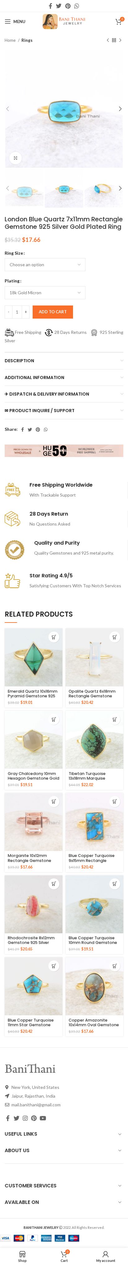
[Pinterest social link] (67, 6)
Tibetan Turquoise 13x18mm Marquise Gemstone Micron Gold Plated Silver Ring (92, 780)
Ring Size (14, 253)
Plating (12, 280)
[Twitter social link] (58, 6)
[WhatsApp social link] (76, 6)
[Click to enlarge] (15, 158)
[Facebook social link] (50, 6)
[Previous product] (108, 40)
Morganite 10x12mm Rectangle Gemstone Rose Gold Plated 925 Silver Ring (29, 862)
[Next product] (120, 40)
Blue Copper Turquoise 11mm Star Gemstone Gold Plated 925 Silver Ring (31, 1027)
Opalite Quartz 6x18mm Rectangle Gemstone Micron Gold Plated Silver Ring (94, 698)
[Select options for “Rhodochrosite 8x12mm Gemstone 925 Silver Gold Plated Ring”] (53, 883)
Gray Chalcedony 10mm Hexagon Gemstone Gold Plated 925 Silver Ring (33, 778)
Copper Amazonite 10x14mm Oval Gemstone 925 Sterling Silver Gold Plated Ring (94, 1027)
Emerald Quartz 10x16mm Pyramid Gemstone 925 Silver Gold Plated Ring (32, 696)
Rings (27, 40)
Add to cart (53, 311)
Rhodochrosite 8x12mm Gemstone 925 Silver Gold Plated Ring (31, 942)
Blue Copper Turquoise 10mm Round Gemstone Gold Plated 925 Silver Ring (93, 945)
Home (10, 40)
